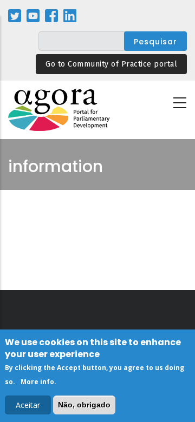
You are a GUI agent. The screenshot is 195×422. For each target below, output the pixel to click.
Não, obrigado (84, 404)
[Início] (59, 110)
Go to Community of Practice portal (111, 64)
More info (37, 381)
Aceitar (28, 405)
